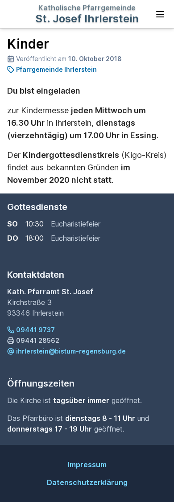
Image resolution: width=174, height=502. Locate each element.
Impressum (87, 464)
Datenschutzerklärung (87, 482)
